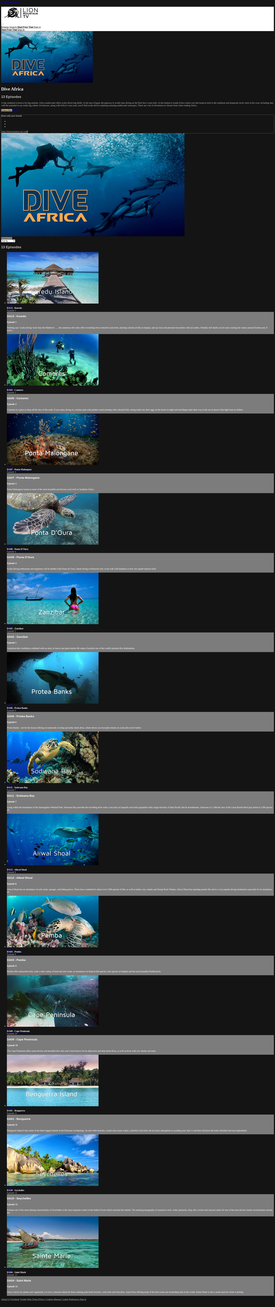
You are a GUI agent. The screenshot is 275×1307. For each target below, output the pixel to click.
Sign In (21, 29)
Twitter (23, 1299)
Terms (35, 1299)
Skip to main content (10, 2)
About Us (5, 1299)
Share (14, 110)
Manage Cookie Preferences (67, 1299)
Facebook (15, 1299)
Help (29, 1299)
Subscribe (6, 110)
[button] (3, 24)
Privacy (42, 1299)
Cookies (50, 1299)
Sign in (37, 27)
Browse (5, 27)
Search (13, 27)
